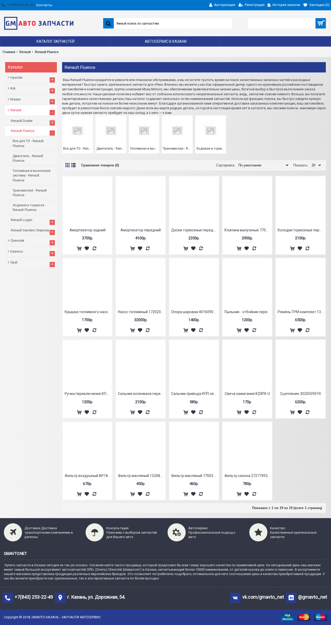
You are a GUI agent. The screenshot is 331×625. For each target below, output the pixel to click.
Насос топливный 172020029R (141, 312)
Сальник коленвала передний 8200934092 (141, 394)
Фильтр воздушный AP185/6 (88, 476)
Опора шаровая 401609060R (195, 312)
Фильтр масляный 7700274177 (195, 476)
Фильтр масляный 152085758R (141, 476)
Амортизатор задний (88, 230)
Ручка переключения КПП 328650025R (88, 394)
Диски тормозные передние (195, 230)
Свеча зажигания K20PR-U (247, 394)
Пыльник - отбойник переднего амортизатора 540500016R (248, 312)
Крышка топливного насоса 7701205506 (88, 312)
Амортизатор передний (141, 230)
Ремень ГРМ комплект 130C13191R (301, 312)
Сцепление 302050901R (300, 394)
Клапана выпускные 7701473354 (248, 230)
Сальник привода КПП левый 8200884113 (195, 394)
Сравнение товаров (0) (100, 165)
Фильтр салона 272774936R (248, 476)
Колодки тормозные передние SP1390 (301, 230)
